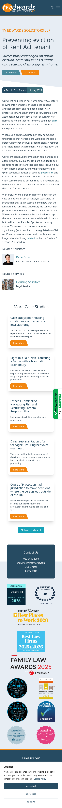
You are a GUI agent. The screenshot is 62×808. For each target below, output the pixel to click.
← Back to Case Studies (14, 90)
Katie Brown (24, 257)
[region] (31, 785)
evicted (31, 238)
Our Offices (31, 566)
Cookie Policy (40, 778)
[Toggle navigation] (58, 8)
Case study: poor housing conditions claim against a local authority (27, 321)
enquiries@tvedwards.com (31, 562)
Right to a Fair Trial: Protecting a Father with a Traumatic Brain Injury (30, 361)
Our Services (11, 72)
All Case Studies (29, 530)
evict (54, 120)
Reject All (31, 801)
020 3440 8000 (31, 558)
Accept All (31, 786)
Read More (18, 343)
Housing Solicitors (28, 282)
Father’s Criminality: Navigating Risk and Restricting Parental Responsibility (23, 406)
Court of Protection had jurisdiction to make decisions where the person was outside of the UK (30, 490)
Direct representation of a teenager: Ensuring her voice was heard (29, 444)
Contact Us (31, 72)
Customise (31, 793)
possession (47, 172)
